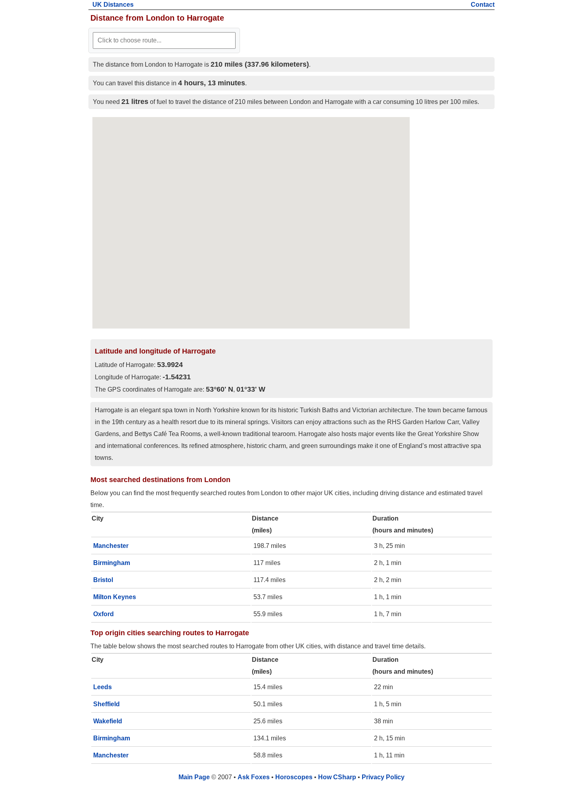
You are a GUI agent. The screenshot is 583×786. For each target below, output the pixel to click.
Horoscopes (294, 777)
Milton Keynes (114, 597)
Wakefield (107, 721)
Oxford (103, 614)
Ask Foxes (254, 777)
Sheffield (106, 704)
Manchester (110, 545)
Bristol (103, 580)
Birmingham (111, 562)
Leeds (102, 687)
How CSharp (337, 777)
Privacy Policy (383, 777)
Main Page (194, 777)
